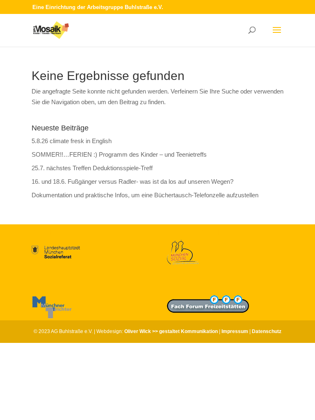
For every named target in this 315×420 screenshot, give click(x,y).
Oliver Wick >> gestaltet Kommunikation (171, 331)
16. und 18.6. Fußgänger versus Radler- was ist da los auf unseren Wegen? (132, 181)
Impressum (234, 331)
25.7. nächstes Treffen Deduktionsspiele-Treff (92, 167)
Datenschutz (266, 331)
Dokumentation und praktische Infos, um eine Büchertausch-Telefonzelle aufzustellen (145, 195)
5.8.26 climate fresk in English (72, 140)
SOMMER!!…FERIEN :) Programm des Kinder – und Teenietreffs (119, 154)
